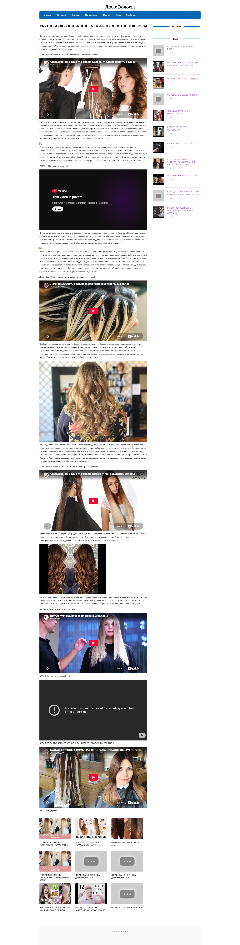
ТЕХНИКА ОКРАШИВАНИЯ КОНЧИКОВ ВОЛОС (178, 112)
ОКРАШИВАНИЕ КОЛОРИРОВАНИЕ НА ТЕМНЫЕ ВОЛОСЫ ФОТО (182, 64)
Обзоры (106, 14)
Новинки (76, 14)
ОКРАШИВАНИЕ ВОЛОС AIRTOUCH (182, 94)
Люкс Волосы (120, 7)
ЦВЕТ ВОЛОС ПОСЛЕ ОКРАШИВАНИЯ (176, 128)
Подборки (131, 14)
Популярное (91, 14)
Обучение (61, 14)
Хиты (118, 14)
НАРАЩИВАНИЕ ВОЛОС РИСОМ (181, 143)
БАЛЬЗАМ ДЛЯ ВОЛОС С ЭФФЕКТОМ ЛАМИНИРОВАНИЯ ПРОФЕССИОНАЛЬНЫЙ (181, 162)
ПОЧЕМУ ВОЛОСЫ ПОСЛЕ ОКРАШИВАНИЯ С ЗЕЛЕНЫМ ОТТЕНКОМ (180, 210)
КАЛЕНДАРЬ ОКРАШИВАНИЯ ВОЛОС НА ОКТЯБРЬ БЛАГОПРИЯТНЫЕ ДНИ (183, 193)
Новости (47, 14)
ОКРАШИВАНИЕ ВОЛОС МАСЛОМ (182, 175)
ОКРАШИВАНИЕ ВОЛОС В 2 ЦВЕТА (182, 78)
